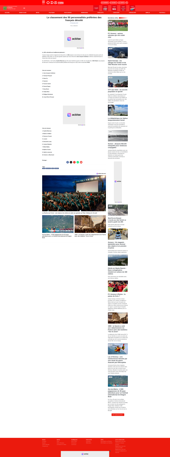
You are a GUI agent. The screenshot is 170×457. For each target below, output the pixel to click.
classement (48, 168)
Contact (44, 441)
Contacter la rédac (61, 444)
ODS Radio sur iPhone (106, 441)
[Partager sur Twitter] (70, 163)
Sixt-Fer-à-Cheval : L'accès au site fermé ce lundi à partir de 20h (117, 220)
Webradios (84, 12)
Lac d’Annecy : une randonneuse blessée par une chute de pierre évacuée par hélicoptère (117, 359)
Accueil (7, 12)
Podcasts (100, 12)
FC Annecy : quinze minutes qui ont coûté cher (116, 35)
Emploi (148, 12)
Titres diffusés (45, 444)
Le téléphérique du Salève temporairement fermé (118, 119)
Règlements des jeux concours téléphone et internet (121, 451)
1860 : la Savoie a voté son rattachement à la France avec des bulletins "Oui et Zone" (117, 328)
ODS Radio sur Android (106, 443)
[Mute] (24, 8)
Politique (52, 12)
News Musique (60, 443)
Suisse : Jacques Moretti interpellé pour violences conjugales (117, 145)
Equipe (44, 443)
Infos (37, 12)
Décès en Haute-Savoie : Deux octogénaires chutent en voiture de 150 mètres (117, 271)
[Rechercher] (126, 2)
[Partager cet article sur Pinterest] (74, 163)
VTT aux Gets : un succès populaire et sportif (117, 90)
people (43, 168)
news (53, 168)
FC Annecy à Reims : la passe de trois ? (116, 295)
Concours (116, 12)
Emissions (73, 443)
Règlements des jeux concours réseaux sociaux (120, 443)
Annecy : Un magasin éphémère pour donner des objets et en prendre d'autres (117, 245)
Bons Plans (22, 12)
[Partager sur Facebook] (67, 163)
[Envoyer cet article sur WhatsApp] (77, 163)
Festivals (162, 12)
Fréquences (45, 446)
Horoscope (132, 12)
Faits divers (68, 12)
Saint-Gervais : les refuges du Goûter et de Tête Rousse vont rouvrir (117, 62)
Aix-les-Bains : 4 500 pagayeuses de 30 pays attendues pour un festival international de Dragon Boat (118, 392)
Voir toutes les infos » (117, 414)
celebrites (57, 168)
